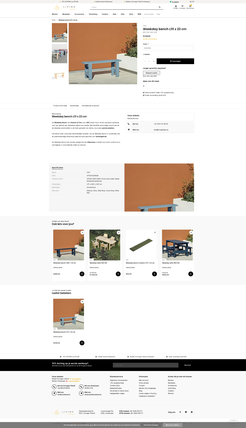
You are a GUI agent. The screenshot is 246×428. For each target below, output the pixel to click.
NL (191, 1)
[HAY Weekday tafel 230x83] (105, 245)
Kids (114, 14)
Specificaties (74, 106)
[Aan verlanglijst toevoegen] (143, 86)
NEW (139, 14)
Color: (146, 44)
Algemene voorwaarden (119, 380)
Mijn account (143, 380)
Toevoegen (176, 61)
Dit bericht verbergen (151, 425)
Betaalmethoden (116, 388)
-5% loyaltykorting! (117, 383)
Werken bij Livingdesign (147, 388)
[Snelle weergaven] (82, 274)
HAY (144, 26)
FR (193, 1)
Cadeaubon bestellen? (147, 396)
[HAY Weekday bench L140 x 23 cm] (68, 245)
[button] (59, 82)
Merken (55, 14)
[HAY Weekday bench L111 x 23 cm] (68, 314)
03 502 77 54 (89, 388)
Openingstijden (73, 381)
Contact (142, 385)
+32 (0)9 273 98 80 (161, 124)
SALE (131, 14)
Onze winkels (149, 14)
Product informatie (60, 106)
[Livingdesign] (63, 7)
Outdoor (105, 14)
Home (53, 20)
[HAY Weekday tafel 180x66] (177, 245)
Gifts (122, 14)
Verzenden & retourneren (119, 391)
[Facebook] (180, 412)
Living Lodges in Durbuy (148, 393)
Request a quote (151, 73)
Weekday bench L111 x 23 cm (68, 20)
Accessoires (79, 14)
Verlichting (93, 14)
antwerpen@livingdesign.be (93, 394)
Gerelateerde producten (90, 106)
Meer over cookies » (172, 425)
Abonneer (187, 365)
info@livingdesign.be (161, 130)
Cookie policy (115, 385)
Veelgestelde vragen (117, 393)
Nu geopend (76, 379)
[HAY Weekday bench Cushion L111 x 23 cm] (141, 245)
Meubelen (66, 14)
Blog (158, 14)
